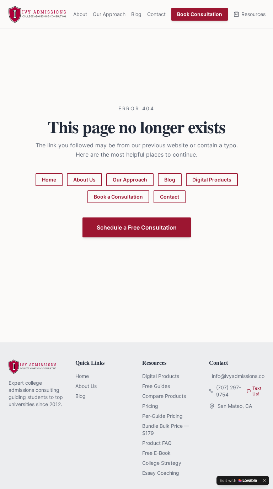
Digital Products (211, 180)
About (80, 14)
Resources (253, 14)
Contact (156, 14)
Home (49, 180)
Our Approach (109, 14)
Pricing (150, 406)
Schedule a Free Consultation (137, 227)
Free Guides (156, 386)
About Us (84, 180)
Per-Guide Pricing (162, 416)
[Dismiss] (264, 480)
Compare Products (164, 396)
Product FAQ (157, 443)
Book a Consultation (118, 197)
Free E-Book (156, 453)
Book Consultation (199, 14)
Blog (136, 14)
